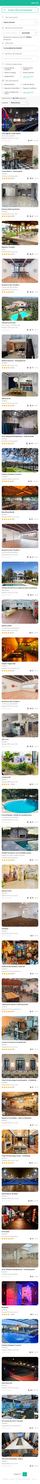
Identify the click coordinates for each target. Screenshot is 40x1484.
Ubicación (9, 43)
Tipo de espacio (11, 80)
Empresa (5, 1479)
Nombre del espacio (13, 53)
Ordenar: (5, 103)
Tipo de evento (11, 17)
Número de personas (14, 28)
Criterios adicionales (13, 64)
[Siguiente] (33, 119)
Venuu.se (34, 1479)
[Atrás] (6, 119)
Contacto (12, 1479)
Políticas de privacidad (23, 1479)
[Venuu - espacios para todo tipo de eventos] (6, 3)
